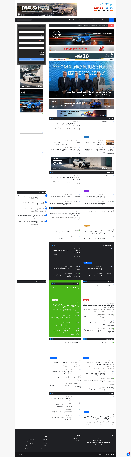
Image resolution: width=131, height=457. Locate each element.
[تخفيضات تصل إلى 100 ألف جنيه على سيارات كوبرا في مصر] (110, 203)
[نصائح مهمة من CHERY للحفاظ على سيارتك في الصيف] (77, 385)
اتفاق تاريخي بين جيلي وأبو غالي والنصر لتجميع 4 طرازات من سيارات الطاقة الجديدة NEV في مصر (94, 151)
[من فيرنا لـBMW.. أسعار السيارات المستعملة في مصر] (110, 389)
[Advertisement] (31, 181)
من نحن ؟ (78, 440)
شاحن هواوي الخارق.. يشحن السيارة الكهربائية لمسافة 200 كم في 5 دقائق (93, 25)
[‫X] (100, 445)
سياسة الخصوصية (76, 438)
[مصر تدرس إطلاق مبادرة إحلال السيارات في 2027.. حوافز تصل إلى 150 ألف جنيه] (76, 142)
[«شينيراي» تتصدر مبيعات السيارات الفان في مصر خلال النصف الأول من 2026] (110, 142)
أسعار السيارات (100, 19)
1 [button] (56, 95)
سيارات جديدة (93, 19)
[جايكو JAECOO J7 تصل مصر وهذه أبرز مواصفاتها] (110, 238)
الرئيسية (111, 19)
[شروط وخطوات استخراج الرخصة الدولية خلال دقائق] (79, 397)
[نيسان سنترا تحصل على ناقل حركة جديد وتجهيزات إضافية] (42, 223)
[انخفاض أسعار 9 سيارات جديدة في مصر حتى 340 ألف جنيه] (42, 211)
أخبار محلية (106, 19)
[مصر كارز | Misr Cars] (103, 7)
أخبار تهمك (110, 393)
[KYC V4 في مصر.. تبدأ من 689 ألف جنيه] (76, 268)
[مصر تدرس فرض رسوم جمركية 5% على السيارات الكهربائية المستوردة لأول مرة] (75, 331)
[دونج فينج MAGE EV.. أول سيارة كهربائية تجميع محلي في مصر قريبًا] (75, 317)
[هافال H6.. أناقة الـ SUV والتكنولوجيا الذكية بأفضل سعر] (76, 275)
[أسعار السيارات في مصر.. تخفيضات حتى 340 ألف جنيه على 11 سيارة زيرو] (76, 203)
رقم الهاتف (41, 35)
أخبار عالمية (77, 19)
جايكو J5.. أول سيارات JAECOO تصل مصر (62, 238)
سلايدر (30, 439)
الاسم (42, 30)
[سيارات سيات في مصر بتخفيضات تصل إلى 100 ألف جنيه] (76, 196)
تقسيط (41, 54)
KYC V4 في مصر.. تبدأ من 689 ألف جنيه (62, 268)
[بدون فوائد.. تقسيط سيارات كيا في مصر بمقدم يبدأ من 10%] (77, 378)
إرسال (31, 59)
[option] (81, 79)
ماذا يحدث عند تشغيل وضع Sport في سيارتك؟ (67, 362)
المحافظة (41, 40)
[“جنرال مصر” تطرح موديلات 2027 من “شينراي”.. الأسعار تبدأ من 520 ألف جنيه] (112, 195)
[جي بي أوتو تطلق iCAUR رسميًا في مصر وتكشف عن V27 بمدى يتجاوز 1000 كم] (110, 232)
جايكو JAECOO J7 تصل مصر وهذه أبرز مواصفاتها (94, 238)
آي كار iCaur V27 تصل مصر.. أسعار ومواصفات (61, 231)
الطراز (42, 45)
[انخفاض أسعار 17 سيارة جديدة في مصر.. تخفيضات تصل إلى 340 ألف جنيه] (42, 197)
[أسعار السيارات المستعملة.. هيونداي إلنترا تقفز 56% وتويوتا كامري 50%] (110, 373)
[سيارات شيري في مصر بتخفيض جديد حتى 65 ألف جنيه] (42, 204)
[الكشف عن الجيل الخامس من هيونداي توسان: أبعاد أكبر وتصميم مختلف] (110, 330)
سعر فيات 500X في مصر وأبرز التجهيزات (94, 275)
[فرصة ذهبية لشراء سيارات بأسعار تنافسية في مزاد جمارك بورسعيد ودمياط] (79, 416)
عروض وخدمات (55, 19)
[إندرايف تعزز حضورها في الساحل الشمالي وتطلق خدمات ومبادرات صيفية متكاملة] (79, 403)
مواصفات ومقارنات (85, 19)
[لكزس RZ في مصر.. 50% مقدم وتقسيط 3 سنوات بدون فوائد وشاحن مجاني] (76, 323)
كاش (42, 52)
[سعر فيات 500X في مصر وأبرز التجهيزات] (109, 274)
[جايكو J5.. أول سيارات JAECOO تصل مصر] (78, 237)
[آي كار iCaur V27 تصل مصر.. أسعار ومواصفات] (77, 231)
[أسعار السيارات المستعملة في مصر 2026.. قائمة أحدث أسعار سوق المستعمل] (110, 381)
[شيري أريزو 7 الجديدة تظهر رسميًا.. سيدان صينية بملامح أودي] (110, 323)
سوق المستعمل (62, 19)
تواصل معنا (78, 442)
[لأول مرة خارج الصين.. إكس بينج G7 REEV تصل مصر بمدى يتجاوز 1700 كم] (81, 79)
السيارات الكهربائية (70, 19)
